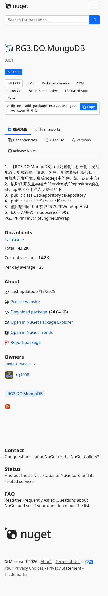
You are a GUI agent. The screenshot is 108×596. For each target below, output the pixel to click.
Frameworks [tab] (50, 129)
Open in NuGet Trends (32, 332)
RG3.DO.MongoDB (25, 393)
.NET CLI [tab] (14, 83)
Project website (25, 301)
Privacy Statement (64, 568)
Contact (14, 450)
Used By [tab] (56, 140)
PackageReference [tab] (55, 83)
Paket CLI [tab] (15, 90)
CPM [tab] (80, 83)
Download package (29, 312)
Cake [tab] (11, 98)
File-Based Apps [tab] (76, 90)
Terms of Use (68, 561)
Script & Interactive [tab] (43, 90)
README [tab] (19, 129)
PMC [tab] (30, 83)
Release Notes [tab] (24, 150)
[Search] (94, 19)
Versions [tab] (83, 140)
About (46, 561)
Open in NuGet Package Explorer (42, 322)
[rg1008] (9, 374)
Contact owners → (20, 363)
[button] (88, 106)
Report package (26, 342)
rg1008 (22, 374)
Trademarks (16, 574)
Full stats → (14, 239)
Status (13, 469)
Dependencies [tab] (24, 140)
